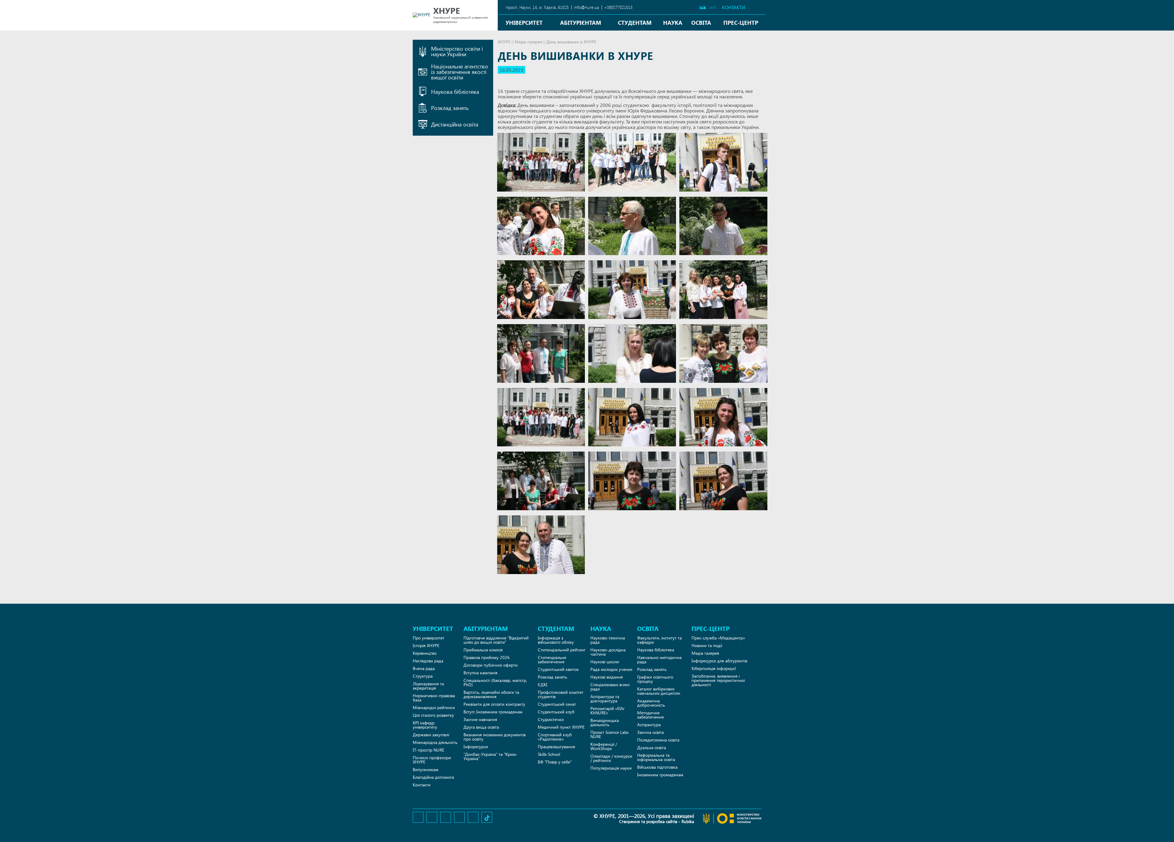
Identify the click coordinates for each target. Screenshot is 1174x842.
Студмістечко (551, 719)
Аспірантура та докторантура (604, 699)
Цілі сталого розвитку (433, 715)
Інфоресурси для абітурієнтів (719, 661)
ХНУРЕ (504, 42)
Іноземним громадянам (660, 775)
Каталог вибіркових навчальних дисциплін (658, 691)
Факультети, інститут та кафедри (659, 640)
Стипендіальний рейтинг (561, 650)
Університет (524, 22)
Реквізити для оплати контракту (494, 704)
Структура (423, 676)
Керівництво (425, 653)
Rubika (687, 821)
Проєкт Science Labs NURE (609, 734)
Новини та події (707, 645)
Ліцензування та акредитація (428, 686)
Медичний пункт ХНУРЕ (561, 727)
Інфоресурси (475, 746)
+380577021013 (618, 7)
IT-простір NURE (428, 750)
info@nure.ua (586, 7)
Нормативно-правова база (434, 698)
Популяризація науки (611, 768)
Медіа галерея (528, 42)
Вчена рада (424, 668)
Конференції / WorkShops (603, 746)
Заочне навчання (480, 719)
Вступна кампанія (480, 672)
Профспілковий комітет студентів (560, 694)
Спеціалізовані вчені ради (609, 687)
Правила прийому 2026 (486, 657)
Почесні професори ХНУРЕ (432, 760)
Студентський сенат (557, 704)
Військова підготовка (657, 767)
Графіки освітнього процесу (655, 679)
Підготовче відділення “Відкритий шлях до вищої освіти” (496, 640)
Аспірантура (649, 724)
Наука (672, 22)
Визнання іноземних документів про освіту (494, 737)
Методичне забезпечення (650, 715)
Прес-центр (740, 22)
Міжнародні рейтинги (434, 707)
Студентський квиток (558, 669)
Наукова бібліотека (655, 650)
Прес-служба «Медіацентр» (718, 638)
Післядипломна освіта (658, 740)
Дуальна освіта (651, 747)
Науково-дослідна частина (608, 652)
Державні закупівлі (431, 735)
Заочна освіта (650, 732)
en (713, 7)
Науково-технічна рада (607, 640)
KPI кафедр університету (425, 725)
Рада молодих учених (611, 669)
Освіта (701, 22)
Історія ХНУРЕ (426, 645)
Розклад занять (552, 677)
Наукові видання (606, 677)
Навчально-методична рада (659, 659)
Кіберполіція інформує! (714, 668)
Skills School (549, 754)
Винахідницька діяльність (604, 722)
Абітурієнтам (580, 22)
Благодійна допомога (433, 777)
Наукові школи (604, 661)
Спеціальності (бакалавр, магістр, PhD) (495, 682)
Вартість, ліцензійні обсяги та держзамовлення (491, 694)
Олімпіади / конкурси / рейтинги (611, 758)
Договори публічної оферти (490, 665)
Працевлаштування (556, 746)
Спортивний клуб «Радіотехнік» (555, 737)
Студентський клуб (556, 712)
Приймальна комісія (483, 650)
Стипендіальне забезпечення (552, 659)
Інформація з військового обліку (556, 640)
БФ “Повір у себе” (555, 762)
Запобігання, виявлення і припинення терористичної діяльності (718, 680)
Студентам (635, 22)
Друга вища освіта (481, 727)
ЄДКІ (542, 684)
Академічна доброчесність (651, 703)
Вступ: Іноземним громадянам (492, 712)
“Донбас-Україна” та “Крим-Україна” (490, 756)
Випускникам (425, 769)
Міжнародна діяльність (435, 742)
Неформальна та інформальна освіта (656, 757)
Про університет (428, 638)
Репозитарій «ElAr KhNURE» (607, 710)
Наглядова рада (428, 661)
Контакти (733, 7)
